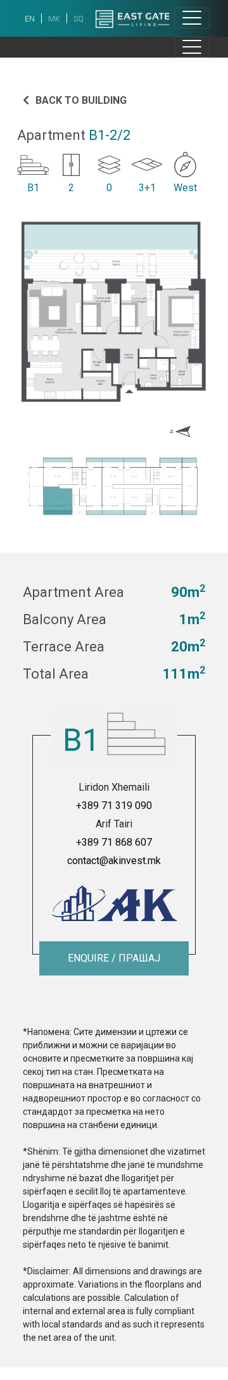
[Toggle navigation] (192, 18)
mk (54, 19)
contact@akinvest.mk (114, 861)
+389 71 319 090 (114, 806)
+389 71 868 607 (114, 842)
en (30, 19)
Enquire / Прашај (114, 958)
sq (78, 19)
